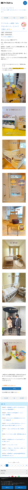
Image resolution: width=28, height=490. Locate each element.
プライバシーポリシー (15, 483)
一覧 (14, 17)
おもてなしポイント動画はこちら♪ (12, 388)
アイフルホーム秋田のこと (7, 36)
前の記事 (6, 17)
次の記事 (22, 17)
